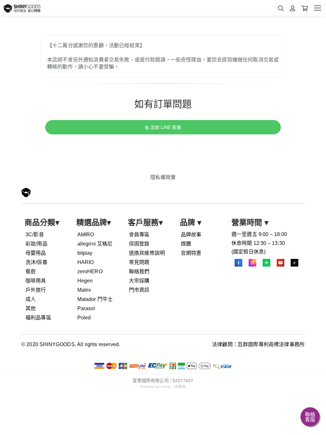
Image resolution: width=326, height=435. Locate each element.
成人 (30, 299)
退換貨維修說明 (147, 253)
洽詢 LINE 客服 (165, 127)
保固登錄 (139, 243)
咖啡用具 (35, 280)
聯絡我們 (139, 271)
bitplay (85, 253)
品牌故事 (191, 234)
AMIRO (85, 234)
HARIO (85, 262)
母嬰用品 (35, 253)
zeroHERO (90, 271)
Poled (84, 317)
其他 (30, 308)
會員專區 (139, 234)
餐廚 (30, 271)
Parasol (86, 308)
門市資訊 (139, 290)
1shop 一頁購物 (173, 386)
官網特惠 (191, 253)
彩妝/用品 (36, 243)
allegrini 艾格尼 (95, 243)
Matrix (84, 290)
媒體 (186, 243)
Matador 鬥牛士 (95, 299)
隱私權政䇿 (163, 177)
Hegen (85, 280)
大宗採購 (139, 280)
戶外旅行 (35, 290)
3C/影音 (34, 234)
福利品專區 (38, 317)
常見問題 (139, 262)
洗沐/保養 (36, 262)
